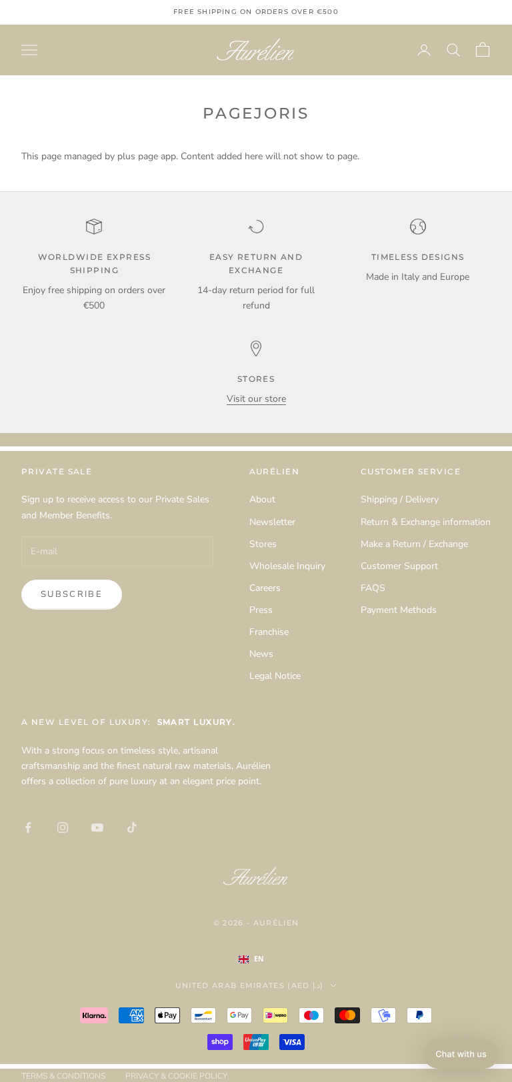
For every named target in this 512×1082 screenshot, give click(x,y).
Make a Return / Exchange (414, 544)
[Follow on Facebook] (28, 827)
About (262, 499)
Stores (263, 544)
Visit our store (256, 398)
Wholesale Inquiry (287, 566)
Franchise (269, 632)
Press (261, 610)
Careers (265, 588)
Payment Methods (399, 610)
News (261, 654)
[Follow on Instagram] (62, 827)
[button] (461, 1054)
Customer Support (399, 566)
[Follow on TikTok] (132, 827)
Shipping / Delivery (400, 499)
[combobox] (264, 959)
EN (259, 958)
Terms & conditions (63, 1076)
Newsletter (272, 522)
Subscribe (72, 594)
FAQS (373, 588)
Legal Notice (275, 676)
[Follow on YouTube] (97, 827)
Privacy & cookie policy (176, 1076)
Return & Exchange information (426, 522)
